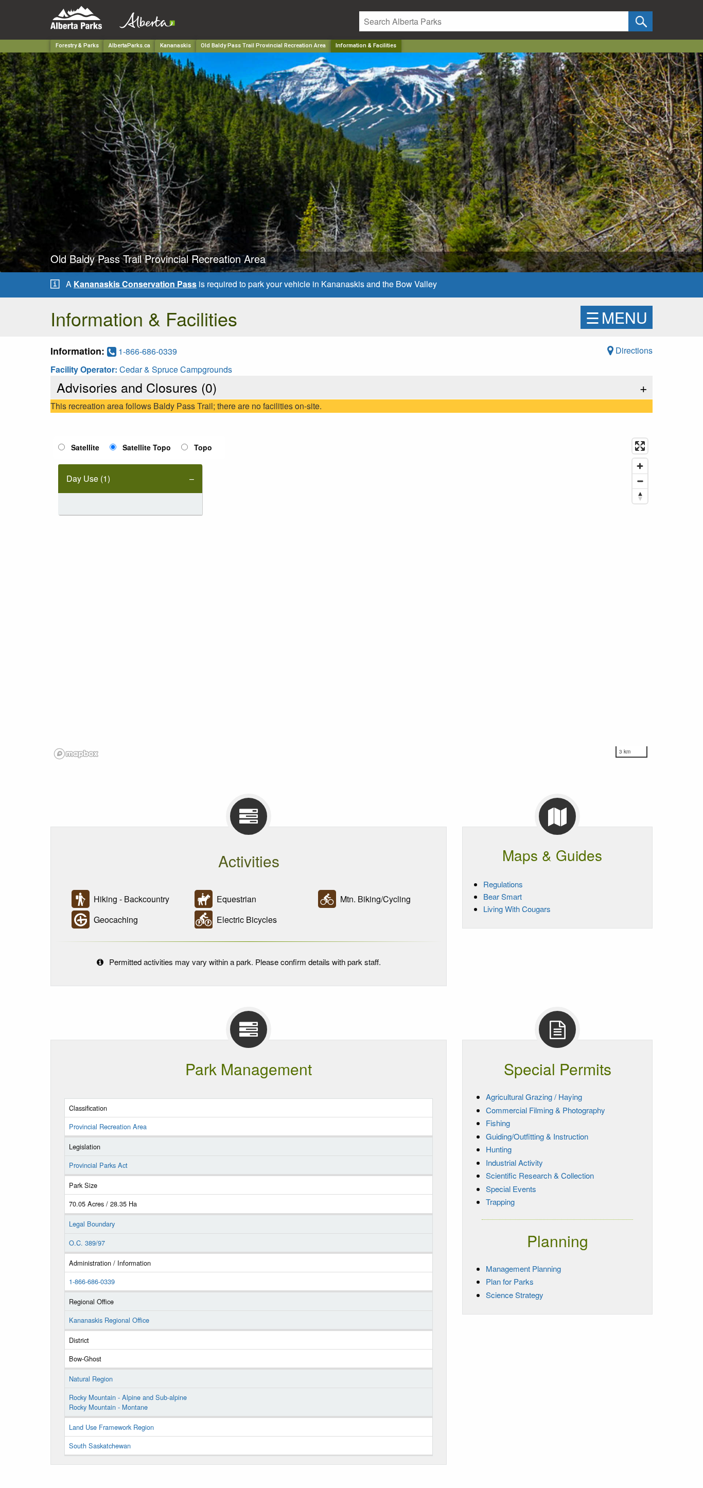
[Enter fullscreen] (639, 446)
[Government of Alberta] (144, 18)
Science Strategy (514, 1294)
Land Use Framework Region (111, 1427)
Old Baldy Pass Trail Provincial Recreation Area (263, 45)
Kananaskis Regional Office (109, 1320)
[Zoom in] (639, 466)
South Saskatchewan (100, 1445)
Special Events (511, 1188)
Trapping (500, 1201)
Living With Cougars (517, 908)
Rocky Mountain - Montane (108, 1407)
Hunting (499, 1149)
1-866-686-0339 (146, 351)
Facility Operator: (84, 369)
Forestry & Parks (77, 45)
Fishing (498, 1122)
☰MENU (616, 317)
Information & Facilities (366, 45)
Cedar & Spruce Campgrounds (175, 369)
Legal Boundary (92, 1224)
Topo (203, 447)
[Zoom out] (639, 481)
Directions (633, 350)
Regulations (503, 884)
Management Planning (523, 1268)
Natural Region (91, 1379)
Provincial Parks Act (98, 1165)
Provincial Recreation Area (108, 1126)
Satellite (85, 447)
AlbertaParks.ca (129, 45)
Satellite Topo (146, 447)
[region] (351, 598)
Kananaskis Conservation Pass (135, 284)
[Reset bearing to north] (639, 495)
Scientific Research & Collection (540, 1175)
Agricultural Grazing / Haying (534, 1096)
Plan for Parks (510, 1281)
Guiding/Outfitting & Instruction (537, 1136)
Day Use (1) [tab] (88, 478)
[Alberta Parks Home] (82, 18)
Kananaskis (175, 45)
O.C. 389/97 (87, 1243)
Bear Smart (502, 896)
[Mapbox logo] (76, 754)
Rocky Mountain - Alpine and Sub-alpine (128, 1397)
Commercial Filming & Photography (545, 1110)
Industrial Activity (514, 1162)
